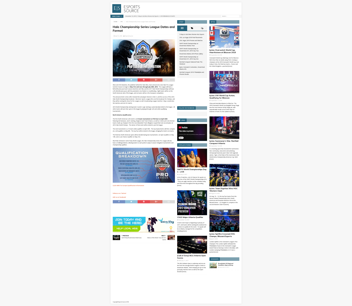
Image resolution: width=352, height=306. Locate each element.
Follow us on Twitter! (119, 193)
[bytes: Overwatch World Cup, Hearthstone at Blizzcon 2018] (224, 36)
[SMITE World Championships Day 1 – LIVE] (192, 158)
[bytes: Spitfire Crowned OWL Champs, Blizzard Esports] (224, 220)
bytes (213, 22)
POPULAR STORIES (185, 145)
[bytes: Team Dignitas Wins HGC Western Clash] (224, 175)
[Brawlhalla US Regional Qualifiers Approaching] (213, 265)
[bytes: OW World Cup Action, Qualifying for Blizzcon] (224, 82)
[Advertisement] (146, 210)
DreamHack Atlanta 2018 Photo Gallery (191, 54)
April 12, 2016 (118, 36)
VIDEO (183, 120)
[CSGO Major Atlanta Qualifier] (192, 202)
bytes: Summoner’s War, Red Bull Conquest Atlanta (223, 142)
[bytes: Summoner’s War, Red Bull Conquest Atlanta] (224, 127)
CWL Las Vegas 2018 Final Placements (190, 37)
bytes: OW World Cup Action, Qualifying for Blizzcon (222, 96)
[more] (179, 185)
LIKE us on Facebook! (119, 197)
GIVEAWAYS (214, 259)
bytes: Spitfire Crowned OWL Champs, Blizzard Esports (222, 235)
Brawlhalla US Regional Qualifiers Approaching (225, 264)
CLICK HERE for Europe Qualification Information (128, 185)
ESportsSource (129, 36)
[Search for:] (230, 16)
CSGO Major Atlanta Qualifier (190, 217)
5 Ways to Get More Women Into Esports (191, 34)
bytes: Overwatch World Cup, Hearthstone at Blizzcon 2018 (222, 51)
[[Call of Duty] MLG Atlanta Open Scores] (192, 244)
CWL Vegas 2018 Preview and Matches (191, 40)
